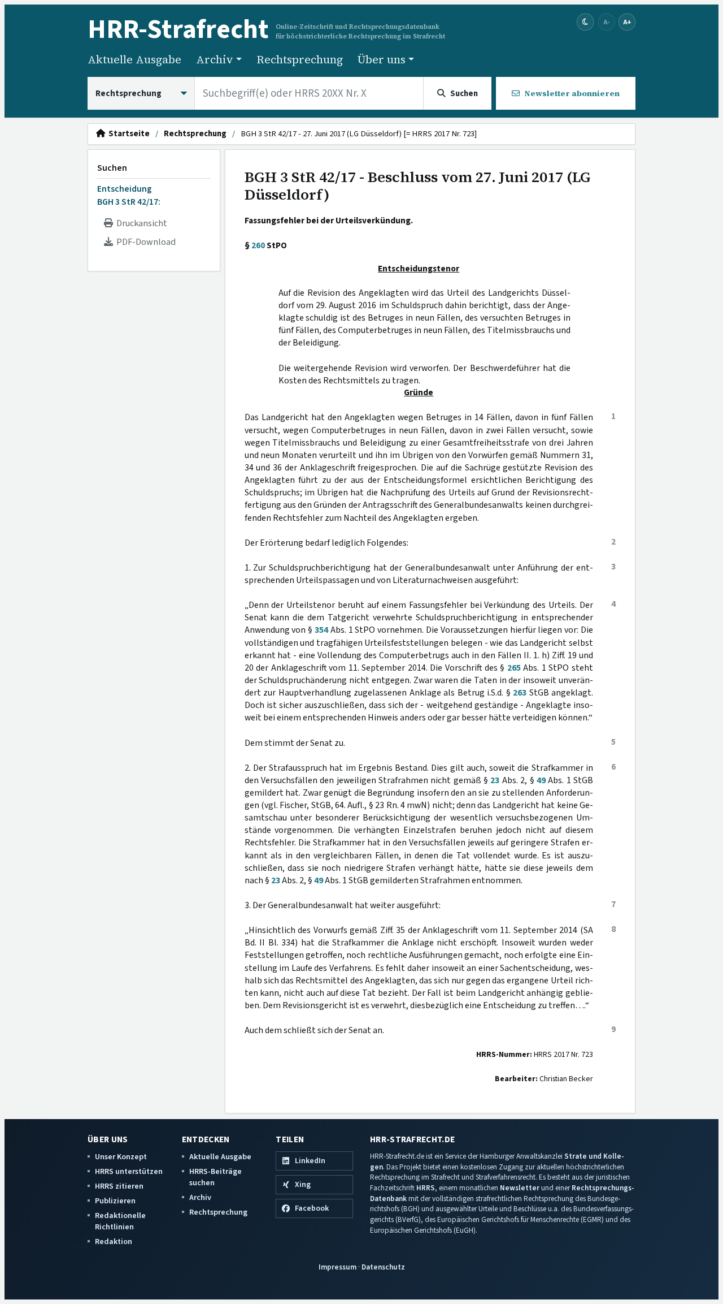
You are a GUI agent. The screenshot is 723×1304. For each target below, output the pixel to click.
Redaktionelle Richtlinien (120, 1221)
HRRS (425, 1187)
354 (321, 630)
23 (494, 780)
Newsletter (519, 1187)
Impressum (337, 1267)
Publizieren (115, 1201)
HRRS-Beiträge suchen (215, 1177)
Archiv (200, 1197)
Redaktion (113, 1241)
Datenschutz (383, 1267)
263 (519, 692)
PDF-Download (144, 242)
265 (514, 668)
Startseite (127, 134)
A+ (627, 22)
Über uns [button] (382, 59)
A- (606, 22)
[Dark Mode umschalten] (585, 22)
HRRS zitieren (119, 1186)
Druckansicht (140, 223)
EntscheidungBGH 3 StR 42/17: (128, 195)
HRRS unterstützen (129, 1171)
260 (258, 245)
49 (541, 780)
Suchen (112, 168)
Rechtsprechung (299, 59)
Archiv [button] (214, 59)
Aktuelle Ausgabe (134, 59)
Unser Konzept (121, 1157)
